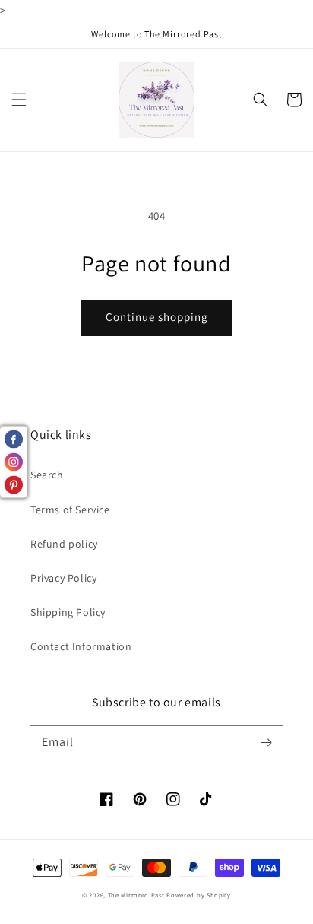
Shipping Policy (68, 612)
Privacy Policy (63, 578)
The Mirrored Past (136, 895)
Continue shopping (157, 317)
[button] (19, 99)
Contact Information (80, 646)
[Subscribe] (266, 742)
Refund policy (64, 544)
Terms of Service (70, 509)
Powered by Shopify (198, 895)
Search (47, 474)
